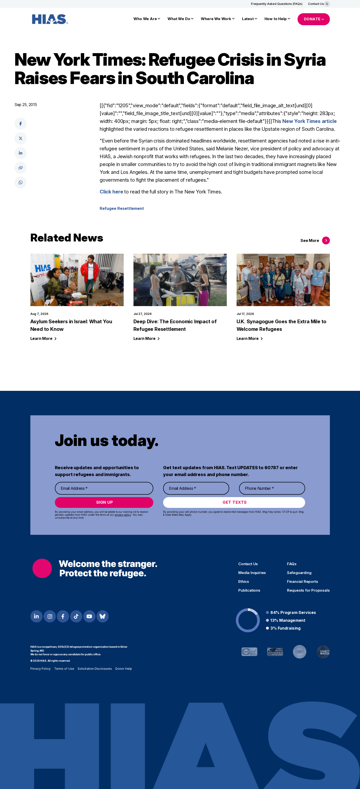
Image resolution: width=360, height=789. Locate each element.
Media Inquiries (252, 573)
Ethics (243, 581)
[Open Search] (327, 4)
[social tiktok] (76, 616)
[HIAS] (94, 568)
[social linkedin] (20, 153)
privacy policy (123, 514)
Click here (112, 192)
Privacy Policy (40, 668)
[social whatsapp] (20, 182)
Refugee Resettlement (122, 208)
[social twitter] (20, 138)
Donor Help (123, 668)
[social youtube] (89, 616)
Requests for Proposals (308, 590)
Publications (249, 590)
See (309, 240)
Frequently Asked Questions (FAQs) (276, 4)
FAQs (292, 564)
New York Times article (309, 121)
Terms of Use (64, 668)
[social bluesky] (102, 616)
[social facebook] (20, 124)
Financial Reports (302, 581)
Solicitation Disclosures (95, 668)
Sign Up (104, 502)
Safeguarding (299, 573)
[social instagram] (50, 616)
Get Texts (235, 502)
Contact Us (316, 4)
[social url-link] (20, 168)
